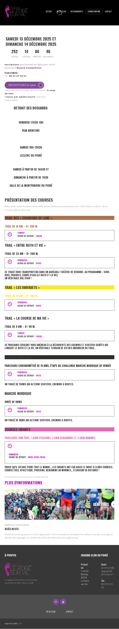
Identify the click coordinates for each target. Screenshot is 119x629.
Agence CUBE (11, 623)
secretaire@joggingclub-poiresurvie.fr (107, 572)
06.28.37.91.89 (107, 585)
